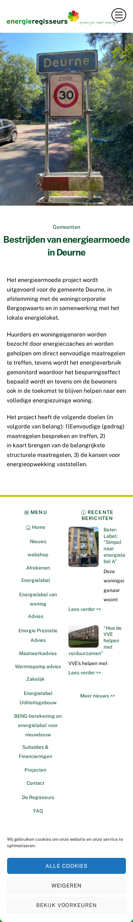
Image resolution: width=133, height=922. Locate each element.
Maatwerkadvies (38, 653)
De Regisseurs (38, 797)
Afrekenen (38, 568)
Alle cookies (66, 866)
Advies (35, 616)
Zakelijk (35, 679)
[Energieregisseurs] (65, 22)
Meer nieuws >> (97, 696)
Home (38, 527)
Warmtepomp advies (38, 666)
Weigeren (66, 885)
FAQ (38, 811)
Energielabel (35, 580)
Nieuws (38, 541)
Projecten (35, 770)
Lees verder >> (84, 609)
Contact (35, 783)
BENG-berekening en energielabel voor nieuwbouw (38, 725)
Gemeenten (66, 227)
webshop (38, 554)
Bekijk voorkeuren (66, 905)
